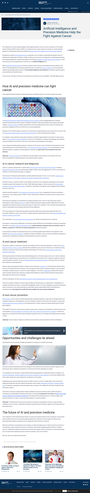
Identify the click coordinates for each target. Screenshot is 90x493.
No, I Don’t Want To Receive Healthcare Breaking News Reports (52, 44)
